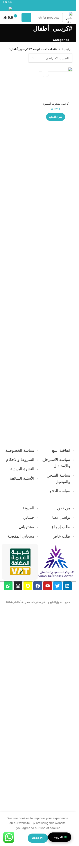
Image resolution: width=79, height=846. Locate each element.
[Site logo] (68, 17)
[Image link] (56, 561)
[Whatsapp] (8, 585)
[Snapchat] (27, 585)
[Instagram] (18, 585)
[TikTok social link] (52, 8)
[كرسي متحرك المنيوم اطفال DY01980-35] (56, 83)
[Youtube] (47, 585)
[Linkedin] (67, 585)
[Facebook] (37, 585)
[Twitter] (57, 585)
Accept (38, 838)
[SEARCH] (26, 17)
